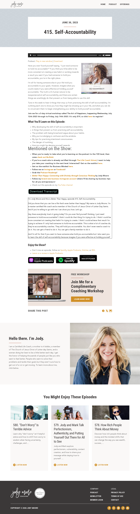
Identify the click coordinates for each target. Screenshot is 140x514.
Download (58, 61)
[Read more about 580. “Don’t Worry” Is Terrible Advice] (20, 464)
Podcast (113, 4)
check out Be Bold (45, 157)
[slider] (108, 55)
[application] (70, 55)
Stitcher (85, 250)
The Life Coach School (87, 160)
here (90, 117)
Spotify (63, 250)
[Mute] (104, 55)
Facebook (60, 170)
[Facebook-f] (109, 508)
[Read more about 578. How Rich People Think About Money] (101, 464)
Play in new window (44, 61)
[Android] (127, 508)
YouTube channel (65, 185)
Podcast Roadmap (49, 173)
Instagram (48, 170)
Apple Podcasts (74, 250)
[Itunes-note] (123, 508)
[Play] (31, 55)
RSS (93, 250)
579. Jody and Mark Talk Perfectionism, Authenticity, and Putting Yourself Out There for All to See (69, 433)
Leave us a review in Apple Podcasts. (47, 253)
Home (103, 4)
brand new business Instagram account (59, 179)
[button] (103, 311)
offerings (124, 4)
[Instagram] (114, 508)
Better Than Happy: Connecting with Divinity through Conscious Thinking (63, 176)
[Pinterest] (118, 508)
